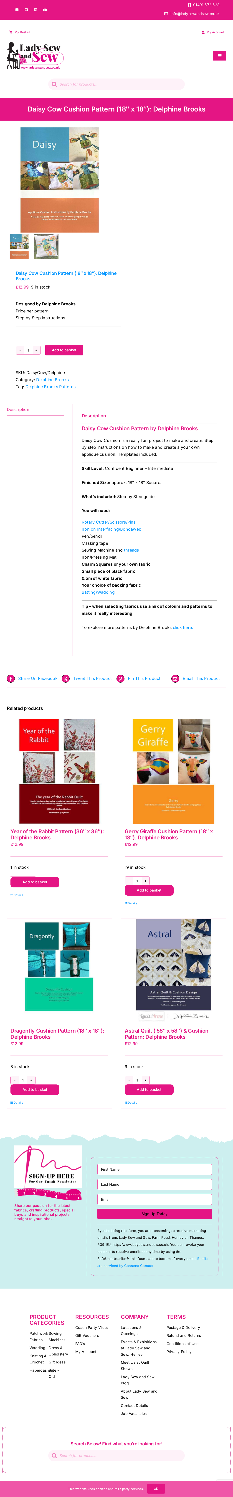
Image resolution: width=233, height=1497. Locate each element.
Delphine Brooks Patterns (50, 386)
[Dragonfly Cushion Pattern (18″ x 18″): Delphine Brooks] (59, 971)
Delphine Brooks (52, 379)
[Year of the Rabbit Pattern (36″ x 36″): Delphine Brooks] (59, 771)
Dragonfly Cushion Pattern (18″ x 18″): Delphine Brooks (57, 1034)
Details (18, 895)
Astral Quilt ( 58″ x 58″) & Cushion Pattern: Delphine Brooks (166, 1034)
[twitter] (26, 9)
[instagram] (35, 9)
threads (131, 550)
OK (156, 1488)
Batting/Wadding (98, 592)
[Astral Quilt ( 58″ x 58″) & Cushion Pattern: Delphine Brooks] (173, 971)
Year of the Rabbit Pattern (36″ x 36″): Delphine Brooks (57, 834)
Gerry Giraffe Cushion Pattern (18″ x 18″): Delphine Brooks (169, 834)
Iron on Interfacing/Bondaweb (112, 529)
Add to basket (64, 350)
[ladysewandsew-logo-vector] (35, 44)
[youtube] (44, 9)
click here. (183, 627)
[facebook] (16, 9)
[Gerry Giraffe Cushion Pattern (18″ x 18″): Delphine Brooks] (173, 771)
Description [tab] (18, 409)
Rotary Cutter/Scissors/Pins (109, 522)
